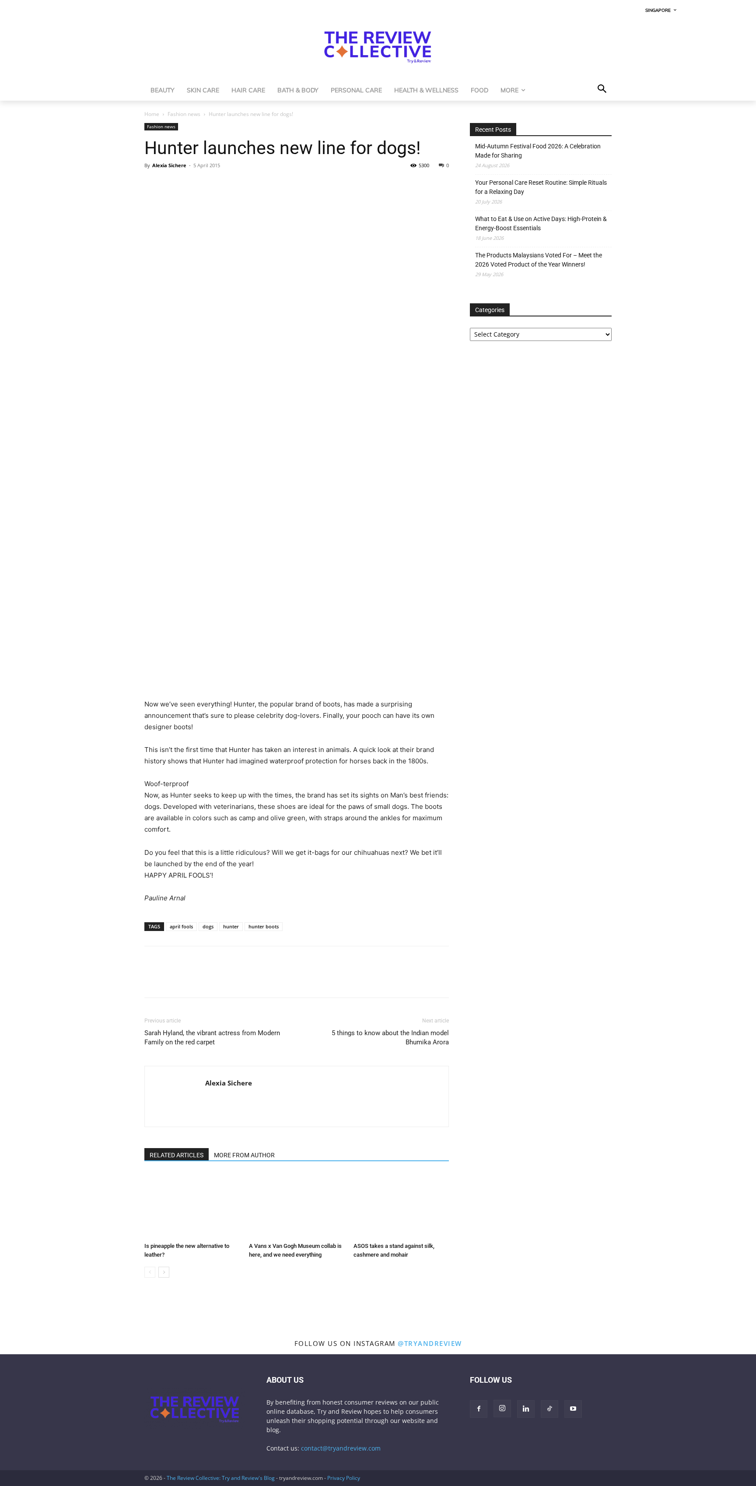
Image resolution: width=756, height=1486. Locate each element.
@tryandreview (430, 1343)
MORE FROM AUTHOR (244, 1155)
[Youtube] (573, 1409)
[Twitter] (173, 185)
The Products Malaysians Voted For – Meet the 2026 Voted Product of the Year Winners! (538, 260)
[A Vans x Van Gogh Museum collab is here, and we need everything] (296, 1206)
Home (151, 114)
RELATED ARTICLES (176, 1155)
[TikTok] (549, 1409)
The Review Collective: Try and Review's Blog (221, 1478)
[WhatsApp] (193, 185)
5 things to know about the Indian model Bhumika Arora (390, 1037)
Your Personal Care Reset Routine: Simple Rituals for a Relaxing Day (541, 187)
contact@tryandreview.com (341, 1448)
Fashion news (184, 114)
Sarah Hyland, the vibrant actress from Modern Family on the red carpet (212, 1037)
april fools (181, 926)
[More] (234, 185)
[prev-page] (149, 1272)
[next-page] (163, 1272)
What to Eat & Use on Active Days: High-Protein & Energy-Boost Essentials (541, 223)
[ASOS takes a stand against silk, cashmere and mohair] (401, 1206)
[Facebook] (153, 185)
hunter (231, 926)
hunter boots (263, 926)
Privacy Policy (343, 1478)
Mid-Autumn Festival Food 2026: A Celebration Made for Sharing (538, 151)
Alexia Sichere (169, 165)
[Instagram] (502, 1408)
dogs (208, 926)
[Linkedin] (213, 185)
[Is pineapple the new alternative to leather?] (192, 1206)
